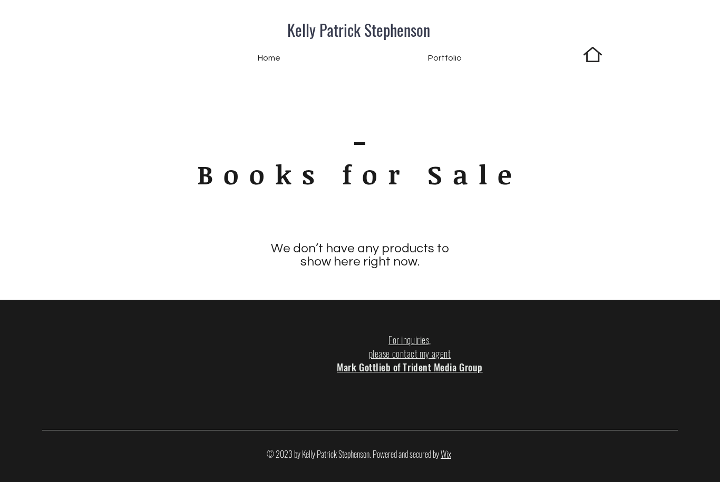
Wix (446, 454)
